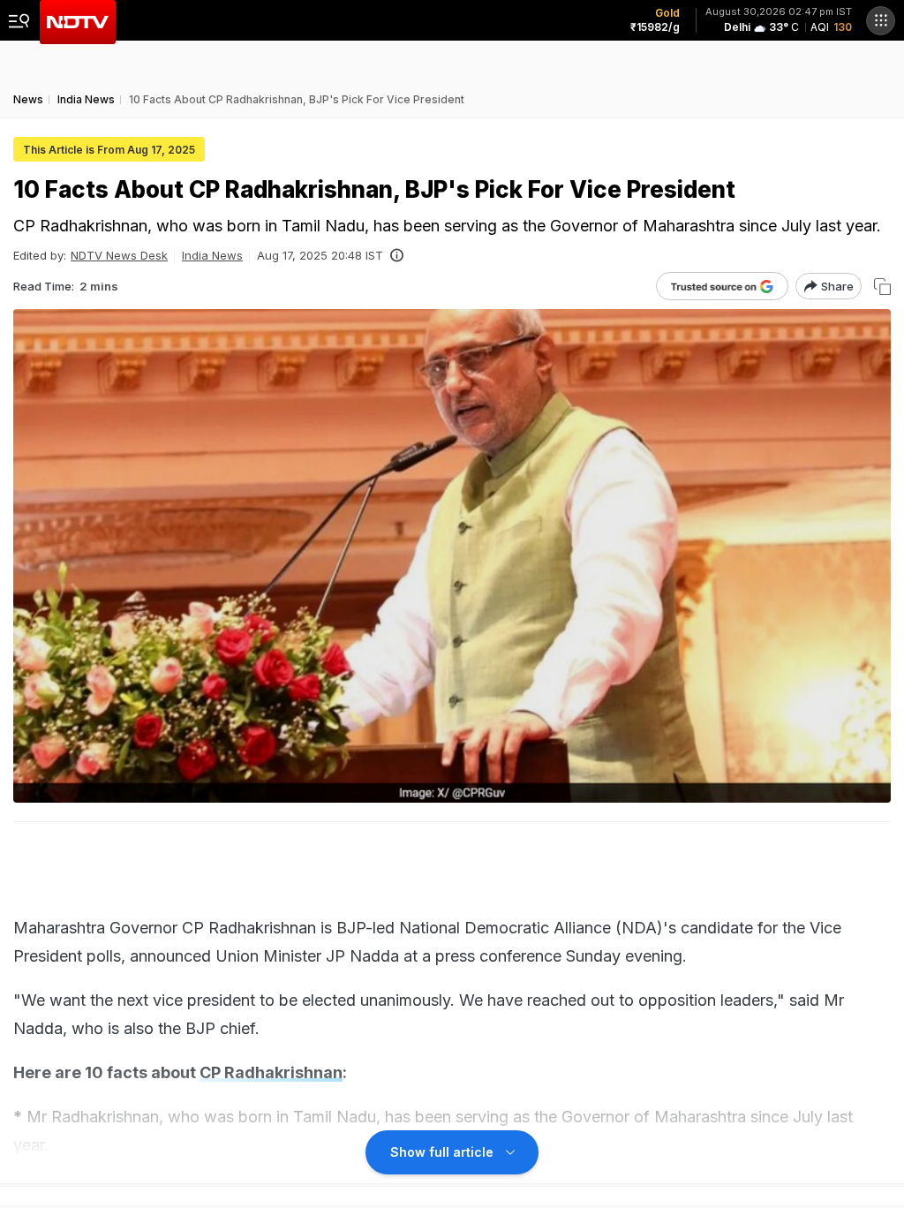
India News (212, 255)
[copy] (882, 286)
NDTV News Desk (119, 255)
